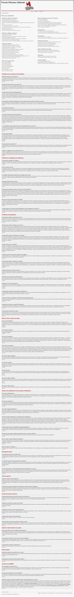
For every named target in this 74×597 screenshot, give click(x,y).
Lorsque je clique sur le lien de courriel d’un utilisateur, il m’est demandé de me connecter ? (18, 40)
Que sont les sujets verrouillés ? (7, 69)
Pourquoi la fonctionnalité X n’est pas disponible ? (46, 62)
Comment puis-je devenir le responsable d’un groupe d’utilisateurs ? (49, 23)
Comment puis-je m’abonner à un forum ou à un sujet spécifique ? (49, 51)
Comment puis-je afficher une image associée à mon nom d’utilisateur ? (14, 38)
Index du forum (5, 13)
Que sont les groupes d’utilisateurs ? (44, 21)
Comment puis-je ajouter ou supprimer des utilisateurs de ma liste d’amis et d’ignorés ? (53, 38)
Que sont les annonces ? (6, 67)
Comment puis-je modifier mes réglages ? (9, 34)
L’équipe (39, 593)
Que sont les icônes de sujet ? (7, 70)
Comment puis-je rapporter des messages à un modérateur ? (12, 54)
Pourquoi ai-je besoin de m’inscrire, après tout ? (10, 20)
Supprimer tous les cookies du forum (47, 593)
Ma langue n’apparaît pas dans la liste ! (9, 37)
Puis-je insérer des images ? (7, 65)
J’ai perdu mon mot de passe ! (7, 24)
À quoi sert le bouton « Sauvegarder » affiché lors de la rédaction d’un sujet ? (15, 55)
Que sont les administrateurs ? (43, 19)
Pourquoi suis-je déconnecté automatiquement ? (10, 21)
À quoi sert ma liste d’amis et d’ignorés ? (45, 36)
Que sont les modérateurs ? (43, 20)
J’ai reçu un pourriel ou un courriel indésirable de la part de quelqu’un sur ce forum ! (52, 33)
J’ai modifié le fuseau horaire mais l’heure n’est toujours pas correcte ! (14, 36)
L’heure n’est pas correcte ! (6, 35)
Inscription (36, 11)
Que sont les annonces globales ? (8, 66)
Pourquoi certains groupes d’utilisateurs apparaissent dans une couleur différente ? (52, 24)
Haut (4, 81)
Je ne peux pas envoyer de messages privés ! (46, 30)
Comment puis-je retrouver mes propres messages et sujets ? (49, 46)
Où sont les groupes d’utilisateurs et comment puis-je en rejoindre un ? (50, 22)
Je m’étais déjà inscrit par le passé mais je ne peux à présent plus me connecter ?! (16, 27)
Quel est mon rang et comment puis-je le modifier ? (11, 39)
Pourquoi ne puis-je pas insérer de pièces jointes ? (11, 52)
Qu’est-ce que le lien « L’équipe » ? (44, 27)
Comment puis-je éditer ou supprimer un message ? (11, 45)
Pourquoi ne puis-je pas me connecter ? (9, 19)
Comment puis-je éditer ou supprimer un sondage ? (11, 50)
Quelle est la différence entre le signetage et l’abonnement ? (48, 50)
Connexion (41, 11)
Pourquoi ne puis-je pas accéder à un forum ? (10, 51)
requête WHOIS (29, 582)
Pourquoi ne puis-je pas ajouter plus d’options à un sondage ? (12, 49)
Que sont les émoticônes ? (6, 64)
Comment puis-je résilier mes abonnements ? (46, 52)
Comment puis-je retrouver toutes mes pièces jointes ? (47, 57)
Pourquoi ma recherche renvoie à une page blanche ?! (47, 44)
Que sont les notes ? (5, 68)
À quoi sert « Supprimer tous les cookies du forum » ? (11, 30)
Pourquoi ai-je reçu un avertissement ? (8, 53)
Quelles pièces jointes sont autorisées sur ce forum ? (47, 56)
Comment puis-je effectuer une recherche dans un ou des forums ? (49, 41)
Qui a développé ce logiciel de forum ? (44, 61)
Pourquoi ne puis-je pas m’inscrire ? (8, 29)
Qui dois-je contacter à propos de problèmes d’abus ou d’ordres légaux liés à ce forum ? (53, 63)
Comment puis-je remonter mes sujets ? (9, 58)
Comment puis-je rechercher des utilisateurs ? (46, 45)
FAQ (32, 11)
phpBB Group (33, 567)
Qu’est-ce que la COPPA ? (6, 28)
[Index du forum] (29, 6)
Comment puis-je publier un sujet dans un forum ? (10, 44)
